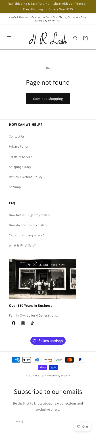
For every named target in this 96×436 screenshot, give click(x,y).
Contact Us (17, 136)
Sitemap (15, 187)
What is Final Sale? (22, 245)
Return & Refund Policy (25, 177)
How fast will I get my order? (29, 215)
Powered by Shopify (58, 375)
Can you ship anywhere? (26, 235)
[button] (9, 38)
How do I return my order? (28, 225)
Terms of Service (20, 157)
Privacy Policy (18, 146)
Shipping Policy (20, 167)
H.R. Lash (40, 375)
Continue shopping (48, 98)
